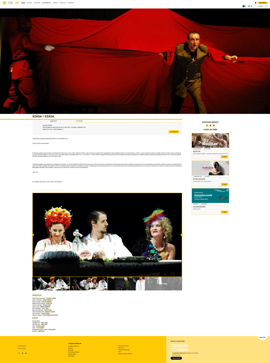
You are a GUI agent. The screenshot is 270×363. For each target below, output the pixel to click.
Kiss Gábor (54, 315)
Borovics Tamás (51, 298)
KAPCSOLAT (63, 2)
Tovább (224, 156)
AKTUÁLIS (29, 2)
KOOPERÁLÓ (71, 2)
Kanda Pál (49, 303)
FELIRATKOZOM (176, 358)
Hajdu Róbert (47, 315)
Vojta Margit (40, 327)
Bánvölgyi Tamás (50, 311)
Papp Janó (44, 324)
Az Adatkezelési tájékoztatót (178, 353)
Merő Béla (41, 331)
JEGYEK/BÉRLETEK (46, 2)
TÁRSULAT (55, 2)
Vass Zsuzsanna (46, 301)
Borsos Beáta (47, 305)
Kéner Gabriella (48, 300)
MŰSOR (23, 2)
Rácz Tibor (45, 308)
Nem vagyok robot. (176, 355)
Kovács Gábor (45, 313)
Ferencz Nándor (45, 306)
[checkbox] (171, 353)
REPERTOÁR (37, 2)
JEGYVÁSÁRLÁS (262, 2)
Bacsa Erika (52, 329)
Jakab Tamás (48, 310)
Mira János (44, 322)
